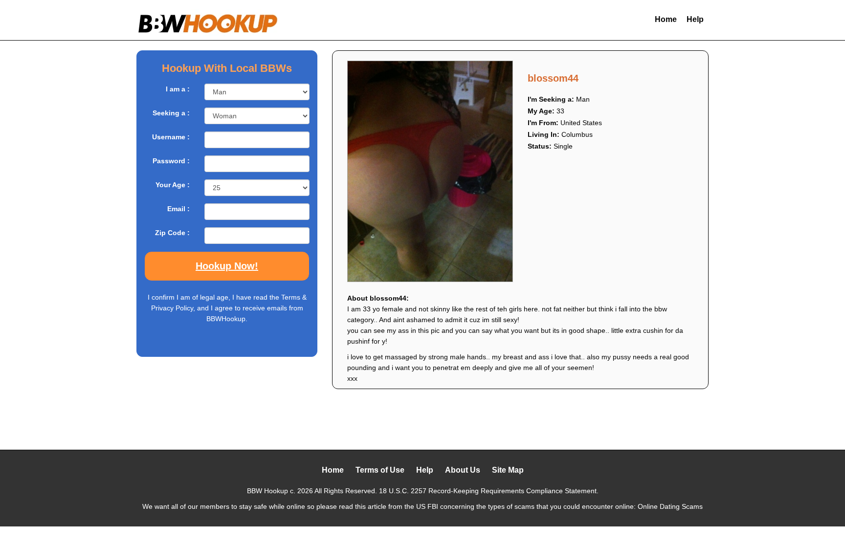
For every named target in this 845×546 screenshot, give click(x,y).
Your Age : (173, 185)
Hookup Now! (227, 266)
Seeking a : (171, 113)
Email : (178, 209)
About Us (462, 470)
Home (666, 19)
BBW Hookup (267, 491)
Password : (171, 161)
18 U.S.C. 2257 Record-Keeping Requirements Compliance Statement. (489, 491)
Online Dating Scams (670, 506)
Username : (171, 137)
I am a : (178, 89)
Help (695, 19)
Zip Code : (172, 233)
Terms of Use (380, 470)
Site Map (508, 470)
